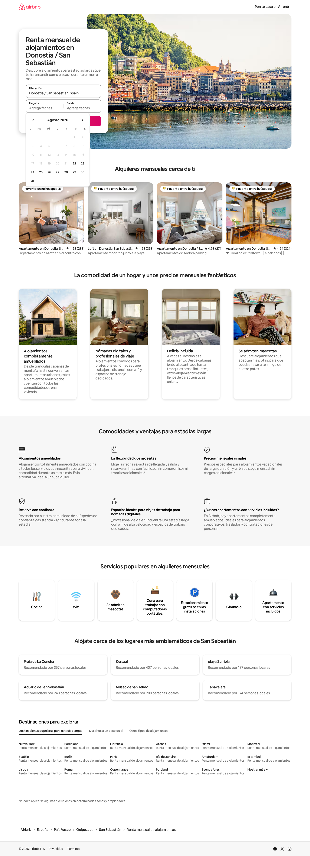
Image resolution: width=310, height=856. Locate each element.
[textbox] (44, 108)
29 (74, 172)
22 (74, 163)
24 (32, 172)
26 (49, 172)
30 (82, 172)
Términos (73, 849)
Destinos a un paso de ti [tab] (106, 731)
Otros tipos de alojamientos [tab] (148, 731)
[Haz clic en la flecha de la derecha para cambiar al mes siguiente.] (82, 120)
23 (82, 163)
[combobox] (63, 93)
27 (57, 172)
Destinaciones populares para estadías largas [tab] (50, 731)
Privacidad (56, 849)
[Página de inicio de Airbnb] (29, 6)
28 (66, 172)
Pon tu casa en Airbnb (272, 6)
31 (32, 181)
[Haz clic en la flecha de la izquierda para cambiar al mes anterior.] (33, 120)
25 (41, 172)
